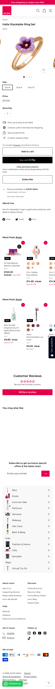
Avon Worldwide (9, 599)
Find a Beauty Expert (37, 595)
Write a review (27, 392)
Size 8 (19, 87)
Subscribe (27, 179)
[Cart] (44, 10)
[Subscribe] (45, 474)
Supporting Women (11, 592)
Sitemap (23, 680)
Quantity (7, 108)
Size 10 (31, 87)
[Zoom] (43, 70)
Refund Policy (9, 680)
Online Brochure (35, 588)
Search (27, 673)
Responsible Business (11, 595)
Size (4, 82)
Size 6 (7, 87)
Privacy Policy (30, 676)
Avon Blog (32, 599)
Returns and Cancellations (14, 619)
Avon (4, 28)
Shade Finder (33, 603)
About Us (6, 588)
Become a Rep (34, 592)
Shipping (16, 145)
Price (5, 96)
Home (5, 20)
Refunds (6, 611)
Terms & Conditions (11, 676)
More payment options (27, 166)
